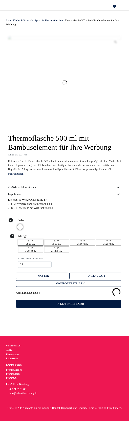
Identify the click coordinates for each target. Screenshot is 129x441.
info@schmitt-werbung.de (23, 393)
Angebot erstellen (70, 283)
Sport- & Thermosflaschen (49, 20)
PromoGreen (13, 373)
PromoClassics (14, 369)
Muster (43, 275)
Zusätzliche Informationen (22, 187)
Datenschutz (12, 354)
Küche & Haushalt (23, 20)
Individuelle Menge (30, 258)
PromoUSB (12, 377)
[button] (121, 5)
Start (8, 20)
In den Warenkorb (70, 303)
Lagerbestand (15, 194)
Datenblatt (96, 275)
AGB (9, 350)
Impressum (12, 358)
